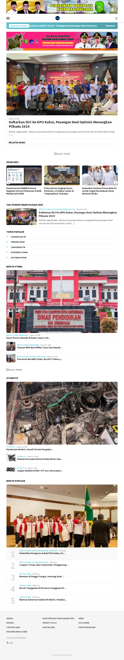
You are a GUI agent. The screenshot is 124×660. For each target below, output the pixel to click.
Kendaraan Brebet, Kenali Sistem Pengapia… (29, 449)
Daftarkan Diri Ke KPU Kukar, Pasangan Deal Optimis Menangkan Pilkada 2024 (60, 124)
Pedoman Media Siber (16, 631)
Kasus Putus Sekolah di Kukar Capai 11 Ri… (28, 338)
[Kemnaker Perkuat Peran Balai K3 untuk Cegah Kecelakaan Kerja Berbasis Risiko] (62, 175)
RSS (11, 643)
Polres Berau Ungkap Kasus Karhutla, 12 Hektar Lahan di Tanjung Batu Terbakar (21, 191)
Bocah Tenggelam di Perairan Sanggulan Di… (42, 588)
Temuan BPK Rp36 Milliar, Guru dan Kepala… (39, 347)
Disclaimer (83, 623)
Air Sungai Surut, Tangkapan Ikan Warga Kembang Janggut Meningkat (99, 191)
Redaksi (10, 623)
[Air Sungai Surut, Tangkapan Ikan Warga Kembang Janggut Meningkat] (100, 175)
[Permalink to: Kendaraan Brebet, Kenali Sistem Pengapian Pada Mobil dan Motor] (62, 413)
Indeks (9, 618)
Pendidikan (23, 335)
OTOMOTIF (10, 447)
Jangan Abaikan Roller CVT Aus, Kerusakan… (40, 470)
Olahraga (53, 551)
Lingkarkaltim (18, 247)
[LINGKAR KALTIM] (62, 18)
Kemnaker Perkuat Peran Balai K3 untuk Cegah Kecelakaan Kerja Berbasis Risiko (61, 191)
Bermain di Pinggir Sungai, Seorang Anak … (41, 576)
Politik (71, 209)
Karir (81, 618)
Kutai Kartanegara (59, 209)
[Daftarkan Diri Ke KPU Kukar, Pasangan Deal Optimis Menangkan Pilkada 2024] (62, 84)
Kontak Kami (48, 627)
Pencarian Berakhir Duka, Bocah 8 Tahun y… (39, 359)
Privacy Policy (49, 623)
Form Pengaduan (86, 627)
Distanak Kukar (18, 257)
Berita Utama (44, 209)
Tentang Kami (13, 627)
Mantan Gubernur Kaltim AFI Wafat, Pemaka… (43, 599)
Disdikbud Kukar (19, 252)
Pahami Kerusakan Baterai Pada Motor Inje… (40, 459)
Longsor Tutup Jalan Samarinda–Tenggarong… (44, 565)
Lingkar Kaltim (18, 237)
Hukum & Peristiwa (37, 357)
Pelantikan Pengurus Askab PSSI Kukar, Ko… (42, 553)
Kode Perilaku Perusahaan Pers (58, 618)
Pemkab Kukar (18, 242)
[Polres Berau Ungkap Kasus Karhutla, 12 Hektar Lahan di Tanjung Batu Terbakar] (24, 175)
